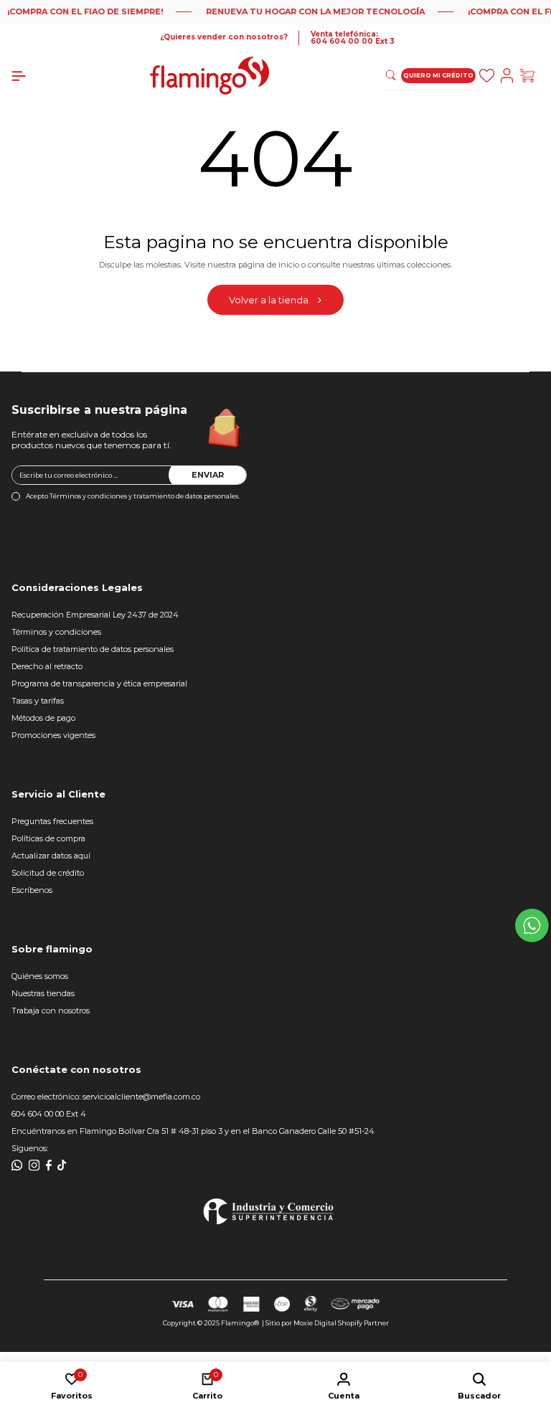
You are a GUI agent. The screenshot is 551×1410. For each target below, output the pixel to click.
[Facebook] (49, 1165)
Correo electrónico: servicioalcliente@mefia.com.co (105, 1097)
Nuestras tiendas (43, 993)
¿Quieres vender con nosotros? (224, 37)
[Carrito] (529, 75)
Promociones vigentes (53, 735)
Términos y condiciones (56, 632)
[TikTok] (62, 1165)
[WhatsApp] (17, 1165)
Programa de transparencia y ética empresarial (99, 683)
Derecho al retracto (47, 666)
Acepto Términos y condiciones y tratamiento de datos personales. (133, 496)
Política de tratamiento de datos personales (92, 649)
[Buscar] (489, 75)
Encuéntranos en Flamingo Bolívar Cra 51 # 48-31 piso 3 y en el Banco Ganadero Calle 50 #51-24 (193, 1131)
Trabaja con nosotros (50, 1011)
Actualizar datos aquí (50, 856)
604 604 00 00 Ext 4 (48, 1114)
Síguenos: (29, 1148)
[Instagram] (34, 1165)
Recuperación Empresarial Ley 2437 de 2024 (95, 615)
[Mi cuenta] (509, 75)
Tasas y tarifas (37, 701)
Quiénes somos (39, 976)
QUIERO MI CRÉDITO (438, 75)
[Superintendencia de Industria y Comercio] (268, 1211)
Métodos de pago (43, 718)
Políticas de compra (48, 838)
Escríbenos (31, 890)
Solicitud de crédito (47, 873)
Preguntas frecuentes (52, 821)
